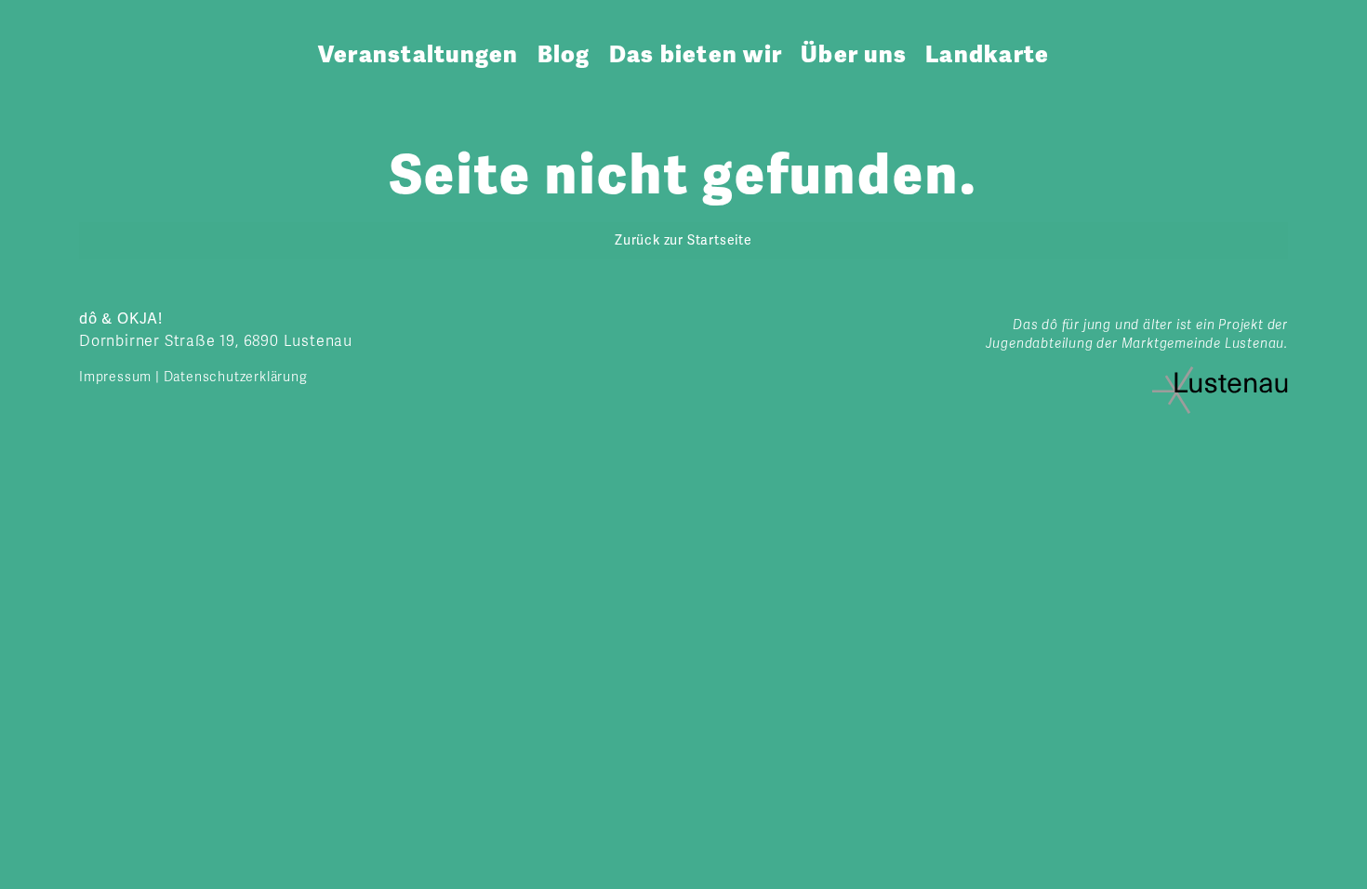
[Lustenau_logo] (1220, 374)
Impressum (115, 377)
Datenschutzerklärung (236, 377)
